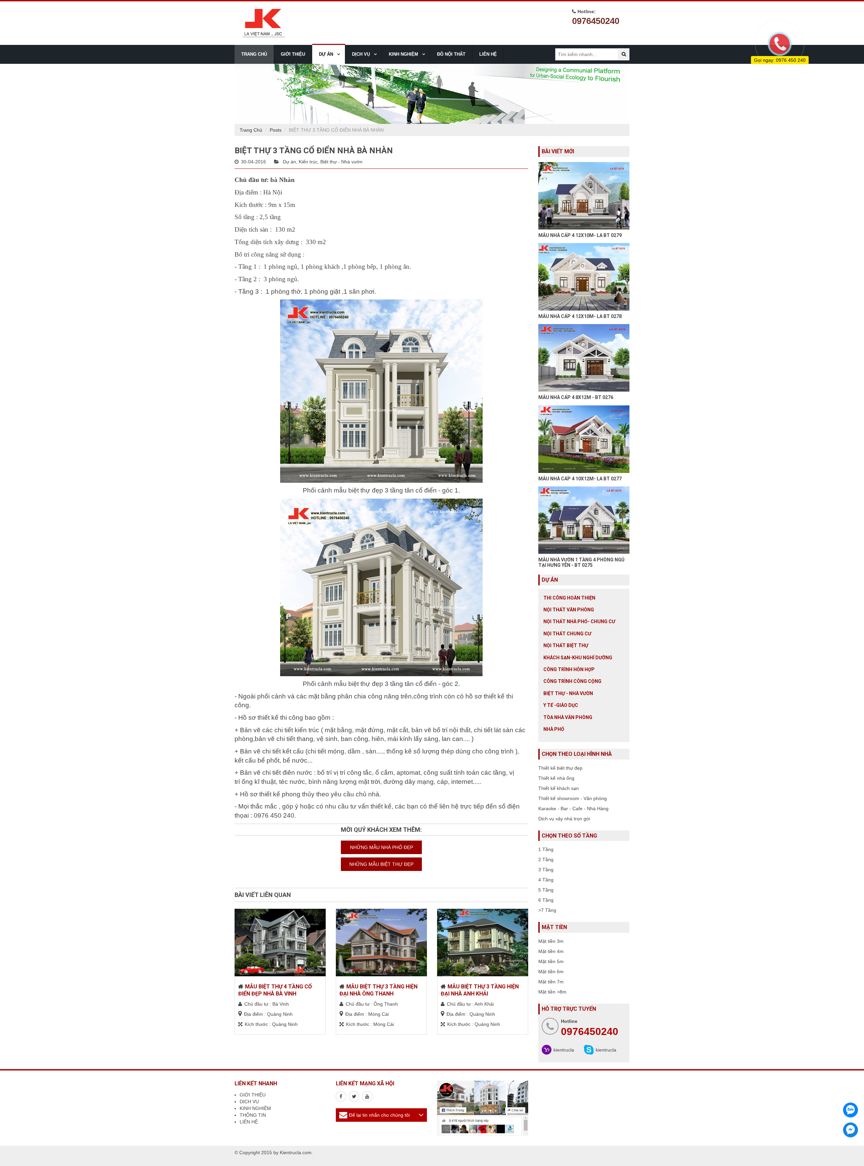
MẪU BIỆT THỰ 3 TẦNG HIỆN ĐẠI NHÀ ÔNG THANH (378, 990)
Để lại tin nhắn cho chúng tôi (379, 1115)
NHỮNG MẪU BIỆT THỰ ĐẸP (381, 864)
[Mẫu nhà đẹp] (367, 1096)
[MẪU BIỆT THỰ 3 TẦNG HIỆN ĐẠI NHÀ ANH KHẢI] (482, 942)
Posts (275, 130)
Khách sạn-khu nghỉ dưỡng (577, 657)
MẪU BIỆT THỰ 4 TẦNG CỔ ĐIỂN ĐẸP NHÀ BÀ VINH (275, 990)
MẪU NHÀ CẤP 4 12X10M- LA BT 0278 (580, 316)
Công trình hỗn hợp (569, 669)
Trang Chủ (251, 130)
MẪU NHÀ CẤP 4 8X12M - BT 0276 (575, 397)
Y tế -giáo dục (560, 705)
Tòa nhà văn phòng (567, 717)
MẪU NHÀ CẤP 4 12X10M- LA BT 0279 (580, 235)
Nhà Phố (553, 729)
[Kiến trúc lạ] (341, 1096)
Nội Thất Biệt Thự (565, 645)
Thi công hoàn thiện (569, 598)
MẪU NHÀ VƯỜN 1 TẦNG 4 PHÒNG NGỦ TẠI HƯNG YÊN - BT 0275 (581, 562)
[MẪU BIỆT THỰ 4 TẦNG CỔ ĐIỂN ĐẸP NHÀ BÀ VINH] (280, 942)
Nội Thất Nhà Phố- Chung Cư (579, 621)
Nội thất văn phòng (568, 609)
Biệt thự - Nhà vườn (341, 161)
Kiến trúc (308, 161)
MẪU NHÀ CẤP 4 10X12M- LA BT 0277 (580, 478)
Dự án (289, 161)
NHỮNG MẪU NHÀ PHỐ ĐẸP (381, 847)
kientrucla (564, 1050)
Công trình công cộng (572, 681)
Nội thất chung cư (567, 633)
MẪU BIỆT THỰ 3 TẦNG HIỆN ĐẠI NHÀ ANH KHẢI (480, 990)
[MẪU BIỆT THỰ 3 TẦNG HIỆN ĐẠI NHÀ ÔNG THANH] (381, 942)
